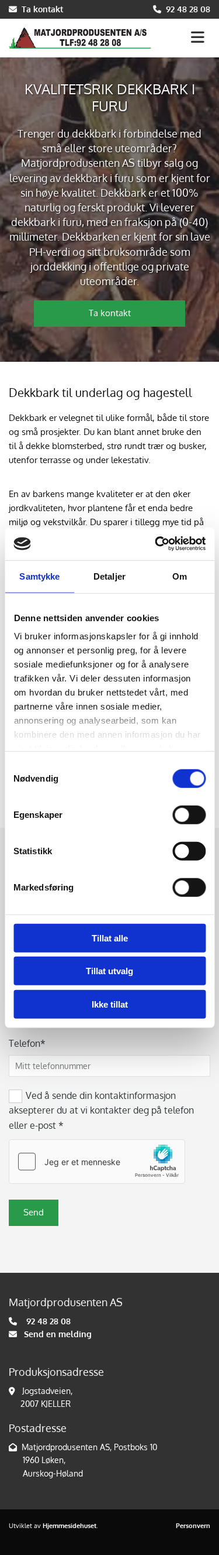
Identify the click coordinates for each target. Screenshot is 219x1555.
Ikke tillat (110, 1004)
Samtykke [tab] (39, 576)
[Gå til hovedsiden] (80, 38)
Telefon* (27, 1043)
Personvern (193, 1526)
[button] (185, 38)
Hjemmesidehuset (69, 1526)
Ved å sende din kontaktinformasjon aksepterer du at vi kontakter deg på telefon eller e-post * (101, 1110)
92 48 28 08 (188, 9)
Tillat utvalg (109, 971)
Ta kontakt (42, 9)
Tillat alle (110, 938)
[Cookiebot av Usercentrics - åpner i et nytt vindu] (156, 544)
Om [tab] (179, 576)
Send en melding (58, 1334)
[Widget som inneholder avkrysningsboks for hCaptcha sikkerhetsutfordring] (97, 1161)
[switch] (189, 814)
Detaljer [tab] (109, 576)
